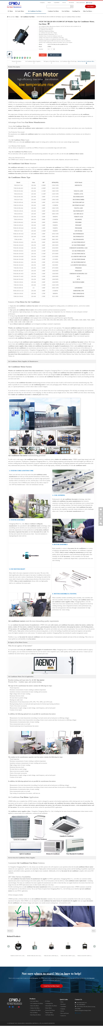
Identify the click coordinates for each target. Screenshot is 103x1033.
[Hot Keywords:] (72, 6)
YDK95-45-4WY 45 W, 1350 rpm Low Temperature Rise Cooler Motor (18, 955)
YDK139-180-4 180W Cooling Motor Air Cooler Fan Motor (68, 955)
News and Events (81, 2)
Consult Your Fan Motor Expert (51, 986)
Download (71, 2)
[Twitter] (16, 1007)
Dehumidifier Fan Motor (51, 1005)
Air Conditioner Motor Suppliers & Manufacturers (34, 61)
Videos (49, 2)
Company (42, 2)
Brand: (40, 46)
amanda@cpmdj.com (82, 1002)
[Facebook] (10, 1007)
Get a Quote (90, 6)
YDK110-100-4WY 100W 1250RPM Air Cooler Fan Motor (85, 955)
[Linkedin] (13, 1007)
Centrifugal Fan (49, 1003)
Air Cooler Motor (34, 1001)
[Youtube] (19, 1007)
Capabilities (56, 2)
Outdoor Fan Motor (35, 1008)
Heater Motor (48, 1008)
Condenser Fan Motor (35, 1010)
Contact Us (63, 1015)
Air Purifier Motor (49, 1014)
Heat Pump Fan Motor (35, 1014)
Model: (40, 44)
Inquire (42, 55)
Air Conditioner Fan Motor (36, 1003)
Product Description (16, 61)
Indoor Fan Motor (34, 1005)
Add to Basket (55, 55)
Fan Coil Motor (34, 1012)
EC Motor (47, 1001)
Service (64, 2)
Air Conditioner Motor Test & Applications (69, 61)
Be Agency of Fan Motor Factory (51, 61)
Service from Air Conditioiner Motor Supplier (86, 61)
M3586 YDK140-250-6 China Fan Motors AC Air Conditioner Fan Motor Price (34, 955)
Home (62, 1002)
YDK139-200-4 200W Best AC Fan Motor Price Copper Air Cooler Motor (51, 955)
